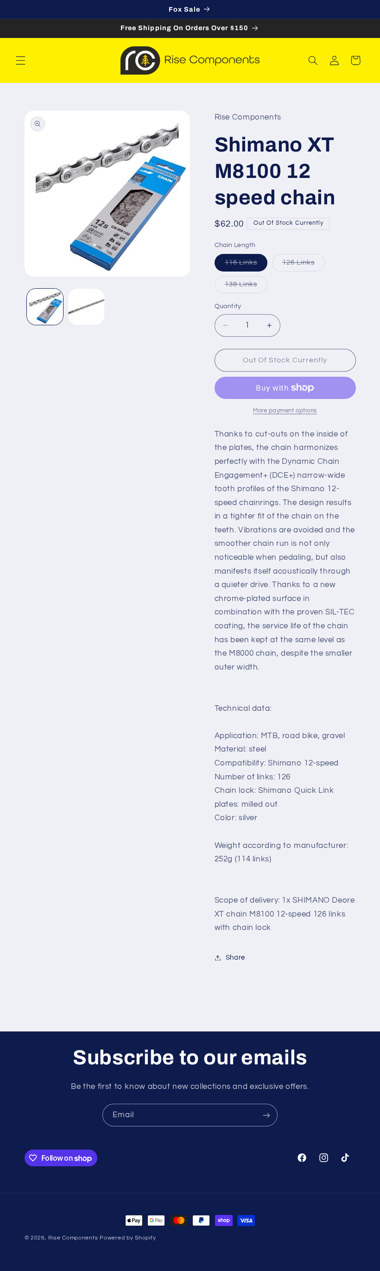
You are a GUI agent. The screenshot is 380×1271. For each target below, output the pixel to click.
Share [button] (235, 957)
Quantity (228, 306)
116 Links (246, 265)
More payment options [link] (285, 411)
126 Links (303, 265)
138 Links (246, 286)
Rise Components (73, 1237)
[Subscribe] (266, 1115)
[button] (20, 60)
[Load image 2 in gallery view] (86, 307)
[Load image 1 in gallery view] (45, 307)
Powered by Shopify (128, 1237)
